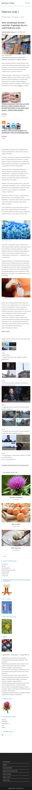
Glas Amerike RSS (6, 568)
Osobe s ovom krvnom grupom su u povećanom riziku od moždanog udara (15, 131)
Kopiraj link (5, 34)
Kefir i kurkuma (16, 548)
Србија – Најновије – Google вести (17, 655)
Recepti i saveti (5, 723)
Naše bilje (4, 720)
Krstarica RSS (5, 564)
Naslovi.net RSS (5, 572)
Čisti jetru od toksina (16, 497)
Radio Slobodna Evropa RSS (8, 570)
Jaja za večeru (16, 524)
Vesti (22, 17)
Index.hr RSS (5, 575)
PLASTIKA (26, 465)
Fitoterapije (4, 721)
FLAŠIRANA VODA (6, 465)
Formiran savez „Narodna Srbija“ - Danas (11, 675)
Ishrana (16, 17)
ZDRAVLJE (4, 32)
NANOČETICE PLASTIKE (17, 465)
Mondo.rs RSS (5, 574)
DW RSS (3, 566)
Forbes (20, 85)
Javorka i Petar (8, 3)
